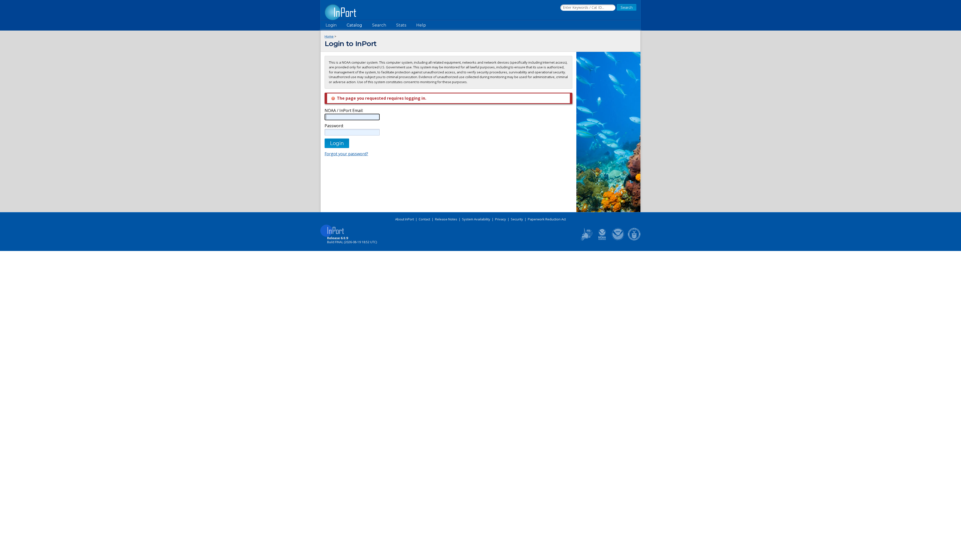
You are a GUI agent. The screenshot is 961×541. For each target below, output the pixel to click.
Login (331, 25)
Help (421, 25)
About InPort (404, 219)
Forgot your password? (346, 154)
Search (379, 25)
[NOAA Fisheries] (602, 239)
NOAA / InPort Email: (344, 110)
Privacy (500, 219)
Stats (401, 25)
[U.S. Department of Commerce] (634, 239)
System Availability (476, 219)
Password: (334, 125)
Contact (424, 219)
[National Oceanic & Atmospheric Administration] (618, 239)
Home (329, 36)
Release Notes (446, 219)
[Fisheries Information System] (586, 239)
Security (517, 219)
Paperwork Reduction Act (547, 219)
